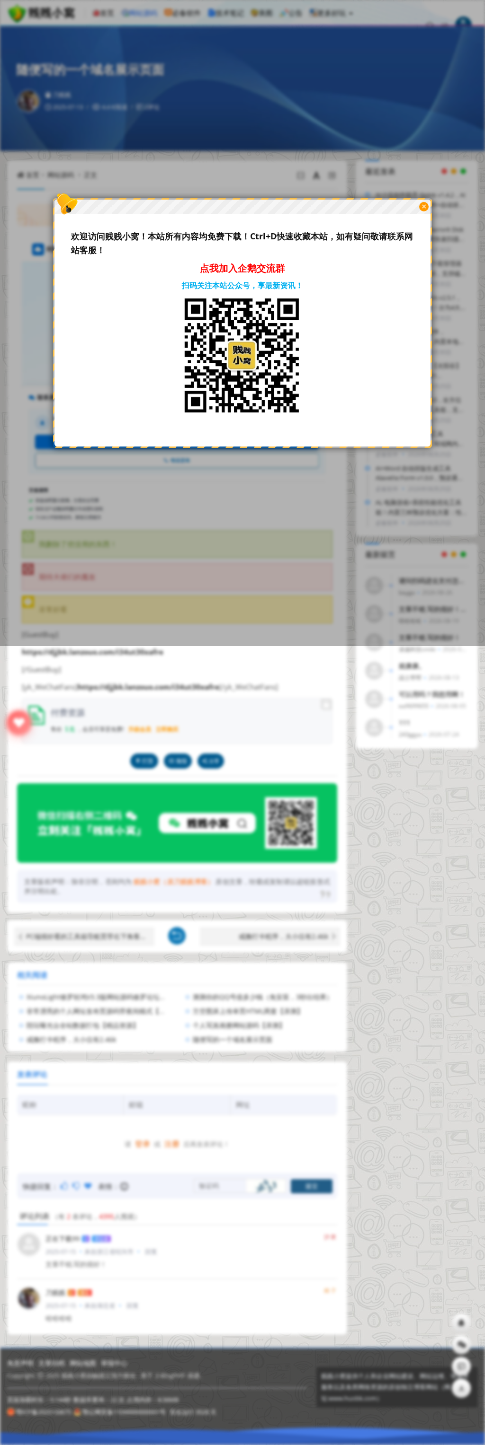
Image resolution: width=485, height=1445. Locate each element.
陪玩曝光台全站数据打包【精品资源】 (83, 1025)
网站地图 (83, 1362)
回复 (151, 1251)
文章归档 (51, 1362)
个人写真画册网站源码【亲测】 (239, 1025)
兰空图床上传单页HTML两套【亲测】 (248, 1011)
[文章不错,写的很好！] (65, 1185)
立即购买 (167, 729)
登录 (142, 1143)
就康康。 (412, 665)
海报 (181, 761)
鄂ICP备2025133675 (43, 1412)
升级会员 (139, 729)
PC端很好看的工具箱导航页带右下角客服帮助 (90, 936)
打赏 (147, 761)
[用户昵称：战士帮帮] (374, 670)
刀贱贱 (55, 1292)
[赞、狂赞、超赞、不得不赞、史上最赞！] (89, 1185)
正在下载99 (62, 1238)
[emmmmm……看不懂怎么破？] (77, 1185)
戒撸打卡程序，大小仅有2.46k (283, 936)
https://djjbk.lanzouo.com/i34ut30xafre (92, 652)
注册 (172, 1143)
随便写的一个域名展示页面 (232, 1039)
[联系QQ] (461, 1322)
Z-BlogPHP (170, 1375)
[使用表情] (124, 1186)
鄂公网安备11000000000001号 (124, 1412)
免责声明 (20, 1362)
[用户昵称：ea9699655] (374, 699)
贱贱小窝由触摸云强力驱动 (98, 1375)
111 (404, 722)
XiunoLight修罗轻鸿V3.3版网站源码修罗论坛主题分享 (106, 996)
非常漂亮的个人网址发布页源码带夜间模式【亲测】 (103, 1011)
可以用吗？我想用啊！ (432, 694)
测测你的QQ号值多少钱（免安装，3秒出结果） (263, 996)
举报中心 (114, 1362)
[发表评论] (461, 1366)
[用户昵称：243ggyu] (374, 727)
